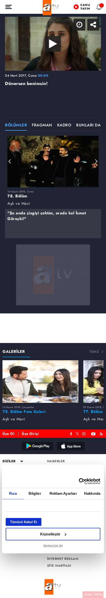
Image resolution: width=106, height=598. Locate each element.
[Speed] (84, 8)
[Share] (98, 8)
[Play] (53, 299)
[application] (53, 299)
